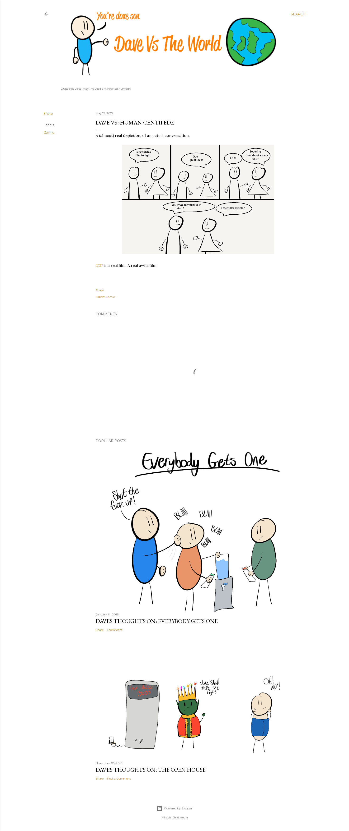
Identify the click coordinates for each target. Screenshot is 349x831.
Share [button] (48, 113)
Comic (48, 132)
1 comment (115, 630)
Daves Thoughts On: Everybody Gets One (157, 621)
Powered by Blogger (178, 808)
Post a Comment (119, 778)
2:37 (99, 265)
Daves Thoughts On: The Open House (151, 769)
